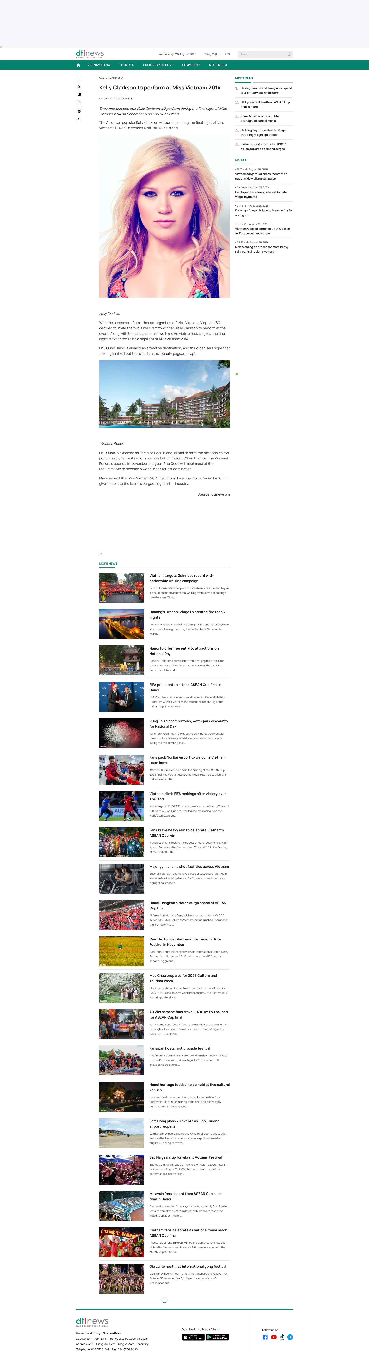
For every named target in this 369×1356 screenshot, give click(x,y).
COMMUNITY (191, 65)
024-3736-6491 (101, 1349)
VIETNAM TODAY (99, 65)
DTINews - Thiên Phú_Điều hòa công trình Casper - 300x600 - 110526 (264, 264)
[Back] (79, 119)
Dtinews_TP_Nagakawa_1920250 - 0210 (184, 2)
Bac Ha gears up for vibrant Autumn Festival (186, 1157)
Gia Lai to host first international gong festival (188, 1266)
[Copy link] (79, 102)
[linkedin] (79, 94)
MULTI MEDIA (218, 65)
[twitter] (79, 86)
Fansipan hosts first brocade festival (180, 1048)
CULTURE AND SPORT (158, 65)
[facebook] (79, 79)
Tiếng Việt (210, 54)
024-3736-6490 (128, 1349)
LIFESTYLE (127, 65)
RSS (227, 54)
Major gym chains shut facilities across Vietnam (189, 866)
